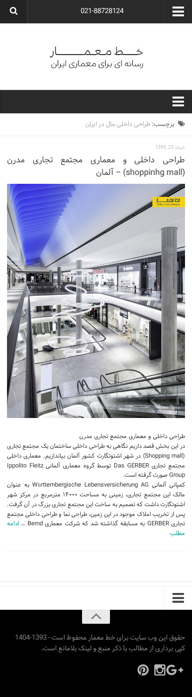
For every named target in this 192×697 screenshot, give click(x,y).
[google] (176, 669)
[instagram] (159, 669)
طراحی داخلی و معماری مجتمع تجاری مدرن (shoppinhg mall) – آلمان (96, 166)
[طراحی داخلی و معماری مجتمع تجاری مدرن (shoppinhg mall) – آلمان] (96, 301)
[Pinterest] (143, 669)
